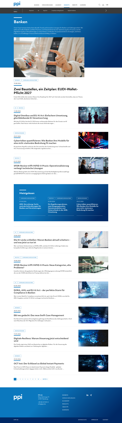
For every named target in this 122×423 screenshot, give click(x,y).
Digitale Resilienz (72, 10)
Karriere (83, 5)
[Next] (106, 10)
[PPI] (18, 397)
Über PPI (74, 5)
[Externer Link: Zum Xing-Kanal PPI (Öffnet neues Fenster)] (91, 395)
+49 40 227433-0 (43, 402)
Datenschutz (82, 419)
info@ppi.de (42, 404)
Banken (36, 5)
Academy (58, 5)
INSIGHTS (65, 404)
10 (38, 379)
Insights (66, 5)
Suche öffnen (99, 6)
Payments (31, 10)
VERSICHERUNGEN (68, 398)
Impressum (94, 419)
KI (38, 10)
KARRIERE (65, 410)
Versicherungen (47, 5)
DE (107, 5)
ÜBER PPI (65, 407)
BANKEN (65, 395)
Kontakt (105, 419)
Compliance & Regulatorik (57, 10)
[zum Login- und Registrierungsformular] (103, 5)
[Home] (17, 4)
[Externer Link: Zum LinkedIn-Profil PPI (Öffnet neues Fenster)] (87, 395)
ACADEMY (65, 401)
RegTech (45, 10)
